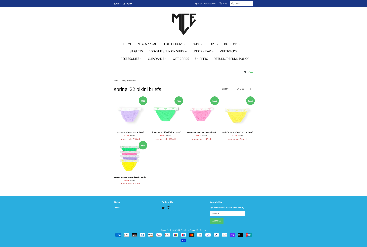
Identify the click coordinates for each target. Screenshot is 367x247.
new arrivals (148, 43)
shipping (201, 58)
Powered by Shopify (198, 230)
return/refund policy (231, 58)
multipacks (228, 51)
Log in (196, 3)
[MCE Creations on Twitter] (163, 208)
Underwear (202, 51)
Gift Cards (181, 58)
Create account (209, 3)
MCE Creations (182, 230)
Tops (212, 43)
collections (174, 43)
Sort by (225, 88)
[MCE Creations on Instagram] (168, 208)
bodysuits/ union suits (167, 51)
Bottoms (231, 43)
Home (127, 43)
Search (117, 208)
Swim (196, 43)
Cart (225, 3)
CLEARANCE (156, 58)
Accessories (130, 58)
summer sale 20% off (123, 3)
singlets (136, 51)
